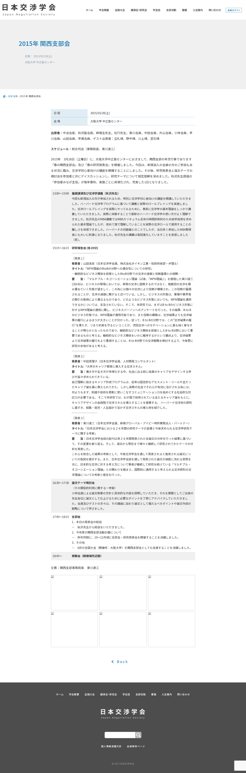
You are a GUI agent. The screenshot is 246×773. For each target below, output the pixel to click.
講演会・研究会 (139, 10)
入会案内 (198, 10)
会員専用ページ (136, 746)
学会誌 (156, 10)
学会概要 (104, 10)
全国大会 (120, 10)
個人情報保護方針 (111, 746)
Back (123, 661)
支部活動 (171, 10)
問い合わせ (215, 10)
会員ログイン (234, 10)
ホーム (89, 10)
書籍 (184, 10)
